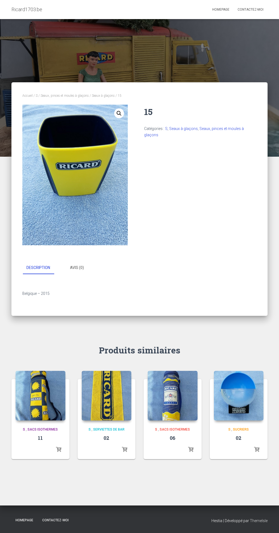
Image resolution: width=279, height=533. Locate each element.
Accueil (27, 96)
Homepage (220, 9)
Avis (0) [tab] (77, 267)
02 (106, 438)
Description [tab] (38, 267)
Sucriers (241, 429)
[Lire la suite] (58, 449)
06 (172, 438)
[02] (107, 396)
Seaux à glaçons (103, 96)
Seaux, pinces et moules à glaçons (65, 96)
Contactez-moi (250, 9)
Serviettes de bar (109, 429)
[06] (173, 396)
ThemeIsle (259, 521)
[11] (40, 396)
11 (40, 438)
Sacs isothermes (43, 429)
